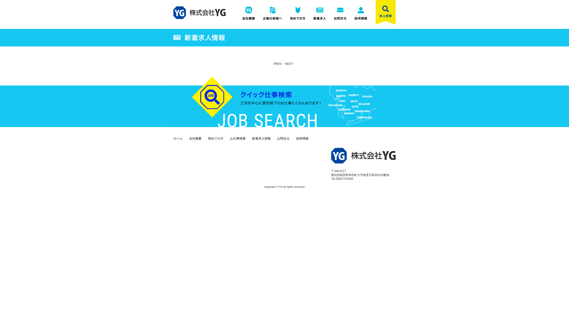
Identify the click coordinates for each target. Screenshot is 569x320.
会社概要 (195, 138)
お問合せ (283, 138)
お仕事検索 (238, 138)
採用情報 (302, 138)
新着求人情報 (261, 138)
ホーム (178, 138)
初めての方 (216, 138)
